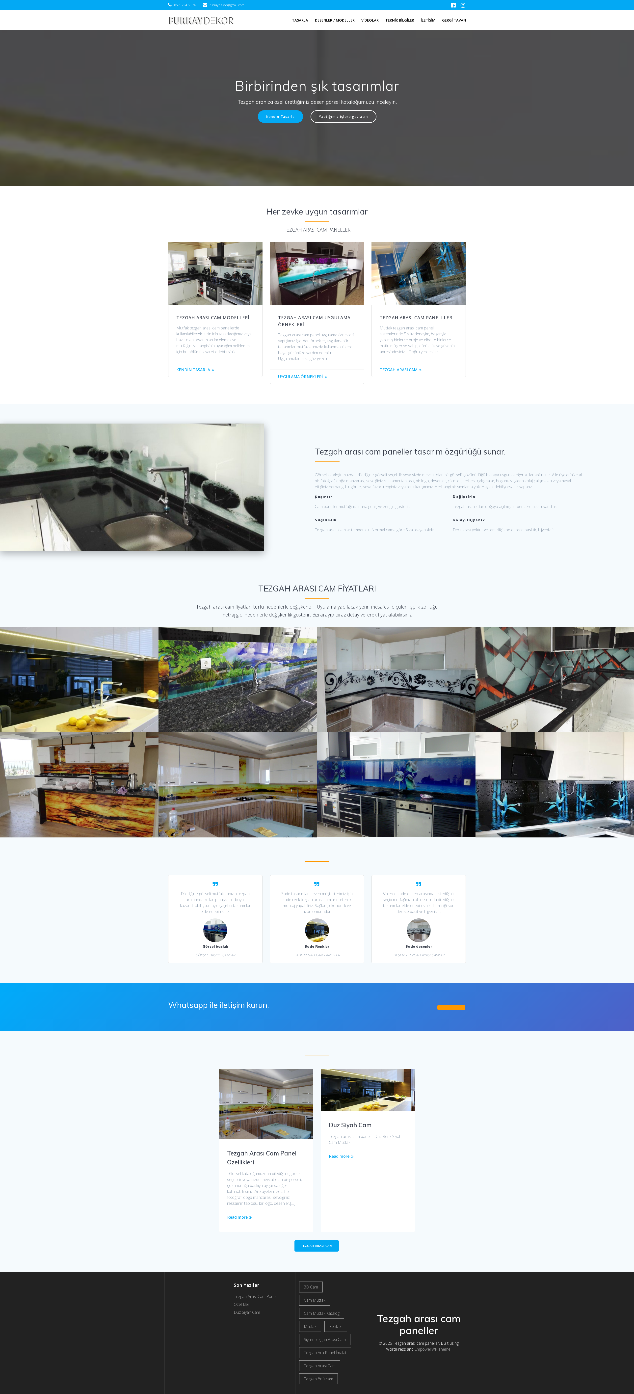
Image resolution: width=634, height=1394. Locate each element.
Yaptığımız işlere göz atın (343, 116)
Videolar (370, 20)
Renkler (335, 1326)
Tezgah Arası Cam (320, 1365)
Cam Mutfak (314, 1300)
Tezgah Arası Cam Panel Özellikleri (261, 1158)
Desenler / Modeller (335, 20)
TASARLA (300, 20)
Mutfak (310, 1326)
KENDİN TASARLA (193, 370)
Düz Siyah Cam (350, 1125)
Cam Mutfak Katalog (322, 1313)
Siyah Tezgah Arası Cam (325, 1339)
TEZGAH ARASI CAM (399, 370)
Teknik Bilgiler (399, 20)
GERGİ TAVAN (454, 20)
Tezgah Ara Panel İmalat (325, 1352)
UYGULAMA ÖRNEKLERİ (300, 376)
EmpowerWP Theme (432, 1349)
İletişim (428, 20)
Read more (237, 1217)
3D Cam (311, 1287)
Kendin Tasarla (280, 116)
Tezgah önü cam (318, 1379)
